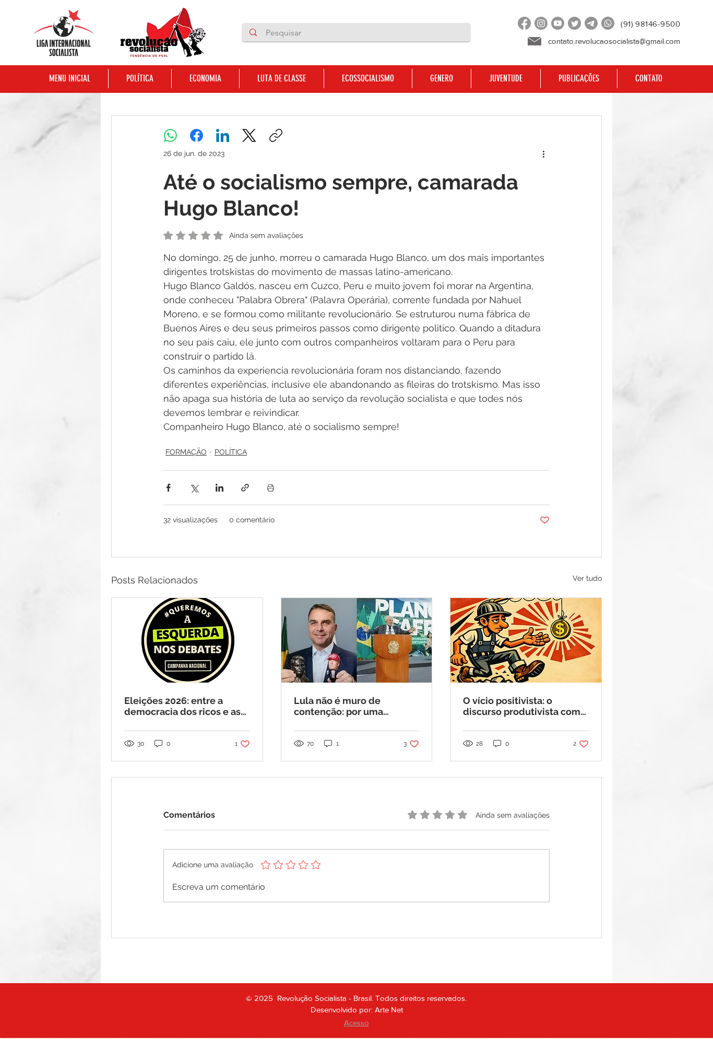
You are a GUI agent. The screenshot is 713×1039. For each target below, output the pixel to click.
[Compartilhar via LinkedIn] (219, 488)
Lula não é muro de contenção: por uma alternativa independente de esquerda (352, 706)
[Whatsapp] (607, 23)
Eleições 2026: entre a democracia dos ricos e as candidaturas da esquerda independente (183, 706)
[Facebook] (524, 23)
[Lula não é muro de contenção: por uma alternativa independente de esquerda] (356, 640)
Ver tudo (587, 578)
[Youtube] (557, 23)
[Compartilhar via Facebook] (168, 488)
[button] (139, 78)
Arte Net (389, 1009)
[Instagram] (541, 23)
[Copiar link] (275, 135)
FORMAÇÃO (186, 452)
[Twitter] (574, 23)
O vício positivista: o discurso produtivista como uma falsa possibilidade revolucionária (524, 706)
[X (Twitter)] (249, 135)
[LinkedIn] (222, 135)
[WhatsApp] (170, 135)
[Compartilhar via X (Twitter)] (194, 488)
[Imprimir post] (271, 488)
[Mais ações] (543, 153)
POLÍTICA (231, 452)
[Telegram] (591, 23)
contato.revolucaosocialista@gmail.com (614, 41)
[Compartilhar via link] (245, 488)
